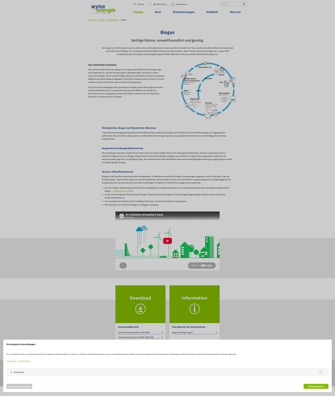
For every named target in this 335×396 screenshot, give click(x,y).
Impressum (12, 361)
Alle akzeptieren (316, 386)
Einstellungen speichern (19, 386)
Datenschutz (24, 361)
